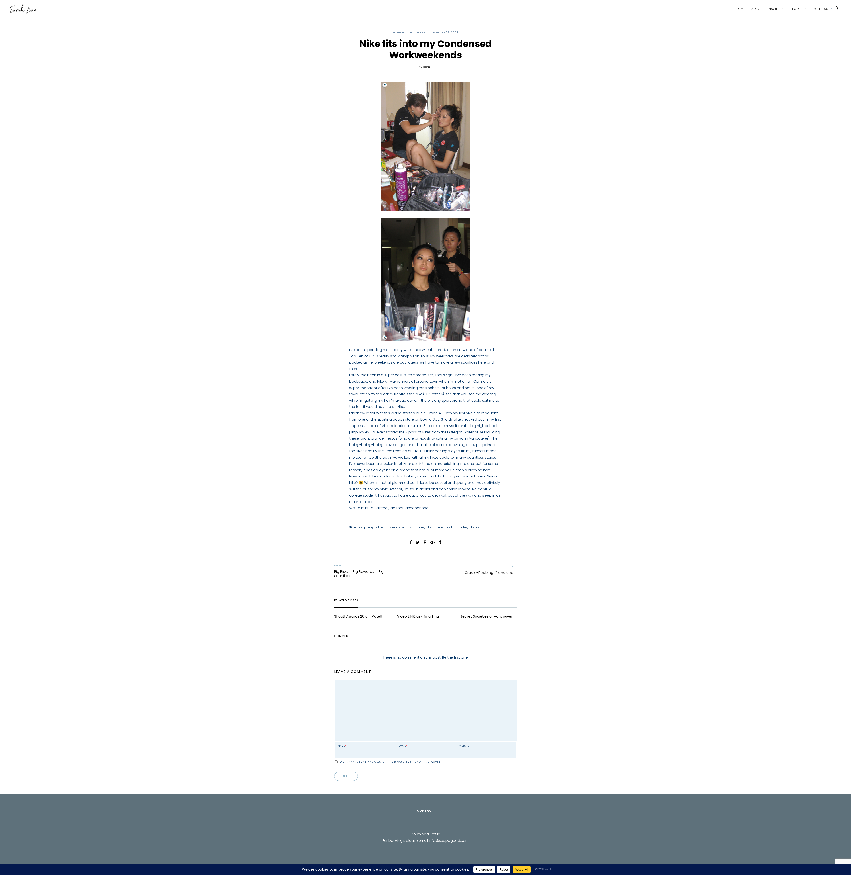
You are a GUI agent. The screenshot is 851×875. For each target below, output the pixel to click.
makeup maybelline (368, 527)
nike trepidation (480, 527)
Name (342, 746)
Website (464, 746)
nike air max (434, 527)
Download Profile (425, 834)
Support (399, 32)
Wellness (820, 9)
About (756, 9)
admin (427, 67)
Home (740, 9)
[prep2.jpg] (425, 147)
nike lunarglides (456, 527)
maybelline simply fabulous (404, 527)
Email (403, 746)
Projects (776, 9)
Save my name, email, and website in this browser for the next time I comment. (392, 762)
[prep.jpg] (425, 279)
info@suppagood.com (449, 840)
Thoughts (798, 9)
